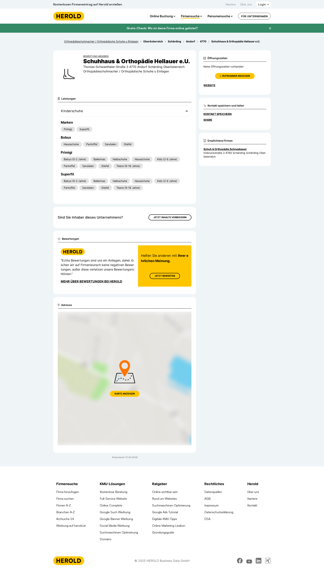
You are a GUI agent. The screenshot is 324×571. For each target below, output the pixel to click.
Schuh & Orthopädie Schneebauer (225, 149)
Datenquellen (213, 492)
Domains (105, 539)
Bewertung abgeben (96, 56)
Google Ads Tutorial (165, 512)
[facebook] (240, 560)
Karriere (231, 4)
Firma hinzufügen (67, 492)
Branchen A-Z (65, 512)
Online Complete (111, 505)
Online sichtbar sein (165, 492)
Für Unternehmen (254, 16)
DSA (207, 519)
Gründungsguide (163, 532)
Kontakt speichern (217, 114)
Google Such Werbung (115, 512)
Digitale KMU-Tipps (164, 519)
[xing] (268, 560)
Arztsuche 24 (65, 519)
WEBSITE (209, 85)
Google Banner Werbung (116, 519)
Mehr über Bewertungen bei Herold (91, 281)
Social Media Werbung (115, 525)
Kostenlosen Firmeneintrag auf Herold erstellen (87, 4)
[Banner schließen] (270, 28)
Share (207, 119)
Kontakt (252, 505)
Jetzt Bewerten (164, 275)
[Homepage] (68, 16)
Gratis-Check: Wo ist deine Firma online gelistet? (162, 28)
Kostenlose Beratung (113, 492)
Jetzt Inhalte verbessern (170, 217)
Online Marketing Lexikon (168, 525)
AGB (207, 498)
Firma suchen (65, 498)
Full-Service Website (113, 498)
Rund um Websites (164, 498)
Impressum (211, 505)
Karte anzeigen (125, 393)
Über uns (246, 4)
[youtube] (249, 560)
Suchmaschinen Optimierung (119, 532)
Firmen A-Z (63, 505)
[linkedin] (258, 560)
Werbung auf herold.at (71, 525)
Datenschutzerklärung (218, 512)
